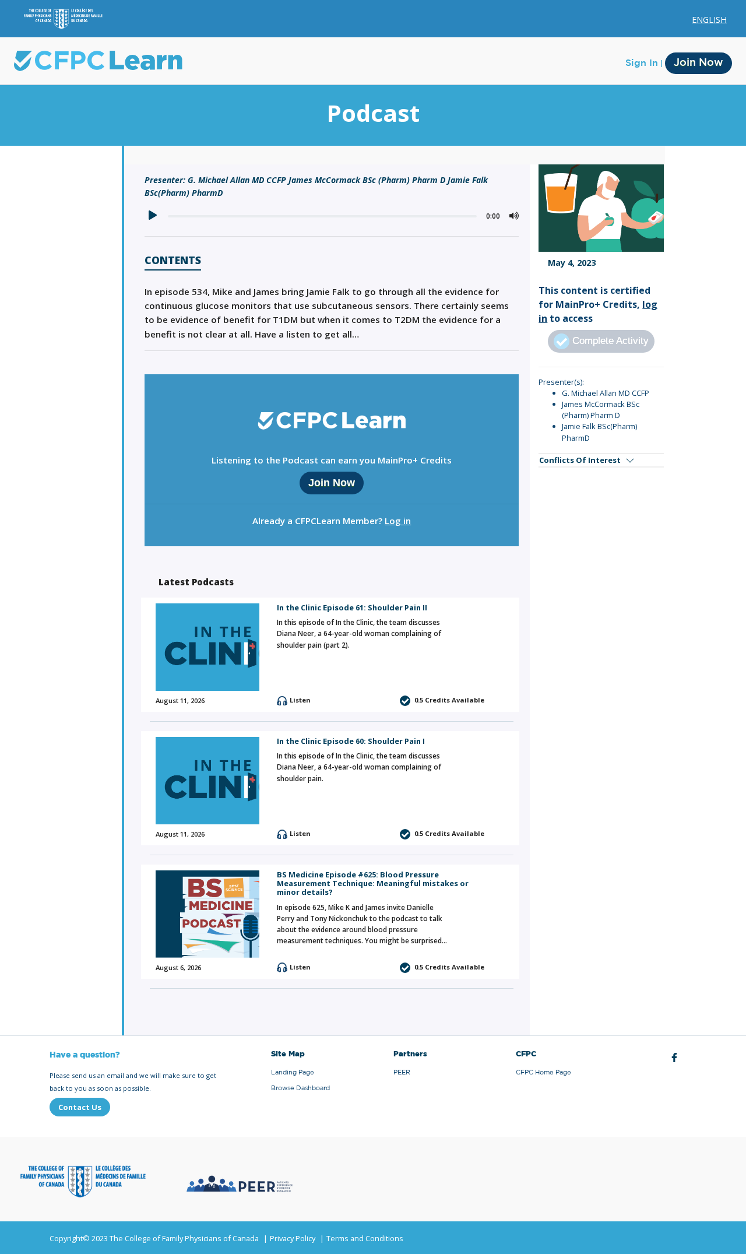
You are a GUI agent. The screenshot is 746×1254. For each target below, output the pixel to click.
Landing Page (292, 1072)
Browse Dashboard (300, 1088)
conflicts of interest (580, 460)
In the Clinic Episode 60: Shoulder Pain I (351, 741)
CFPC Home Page (543, 1072)
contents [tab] (173, 261)
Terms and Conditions (364, 1238)
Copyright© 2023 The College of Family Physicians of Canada (154, 1238)
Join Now (698, 63)
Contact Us (79, 1107)
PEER (401, 1072)
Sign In (641, 63)
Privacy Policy (292, 1238)
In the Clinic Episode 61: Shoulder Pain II (352, 607)
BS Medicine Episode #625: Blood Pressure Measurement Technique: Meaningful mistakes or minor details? (373, 883)
